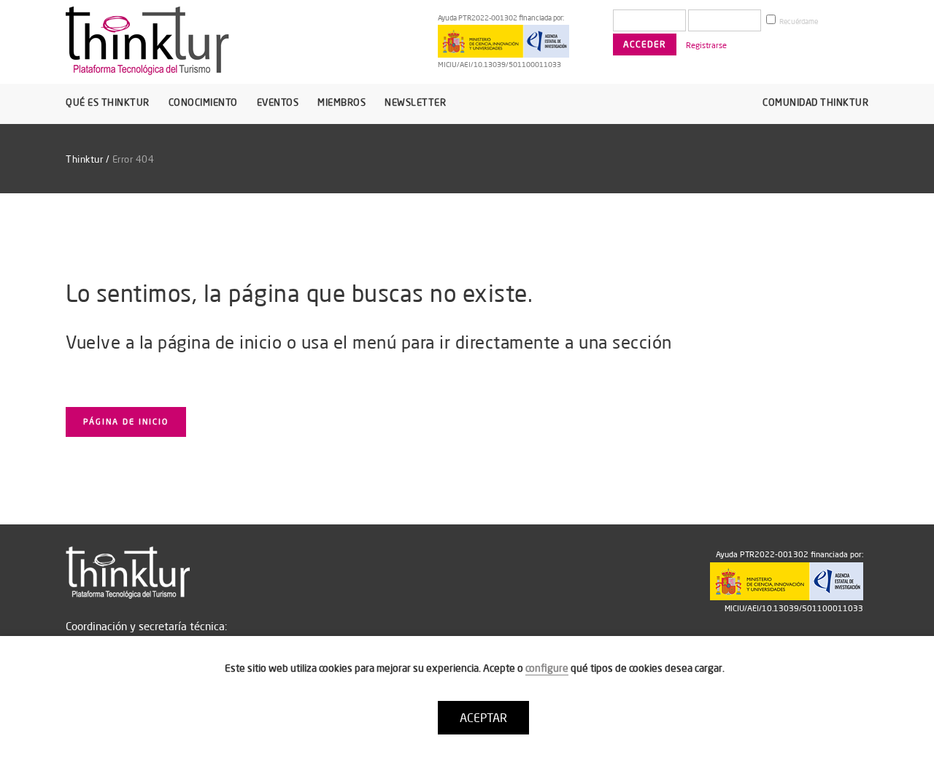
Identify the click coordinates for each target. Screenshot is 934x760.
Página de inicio (126, 421)
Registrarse (706, 45)
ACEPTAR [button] (483, 717)
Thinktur (84, 159)
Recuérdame (798, 21)
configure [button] (546, 668)
